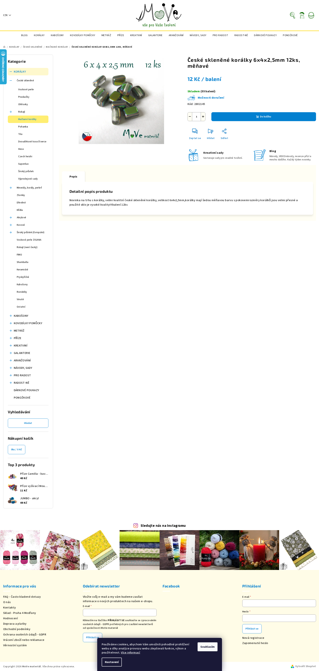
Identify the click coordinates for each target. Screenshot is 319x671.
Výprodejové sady (28, 178)
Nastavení (112, 662)
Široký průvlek (26, 171)
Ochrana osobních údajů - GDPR (24, 634)
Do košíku (265, 117)
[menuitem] (24, 35)
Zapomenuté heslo (255, 643)
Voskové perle (26, 89)
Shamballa (22, 262)
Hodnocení (10, 618)
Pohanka (23, 126)
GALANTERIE (22, 353)
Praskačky (23, 97)
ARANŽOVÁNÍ (22, 360)
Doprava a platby (15, 624)
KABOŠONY (21, 316)
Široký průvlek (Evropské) (31, 232)
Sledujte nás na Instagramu (163, 525)
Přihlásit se (92, 637)
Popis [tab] (73, 177)
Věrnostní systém (15, 645)
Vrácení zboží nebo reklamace (24, 640)
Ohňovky (23, 104)
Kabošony (22, 284)
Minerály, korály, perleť (29, 187)
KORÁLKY (20, 72)
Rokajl (21, 112)
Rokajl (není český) (27, 247)
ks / (16, 449)
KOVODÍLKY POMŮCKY (28, 323)
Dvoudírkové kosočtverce (32, 141)
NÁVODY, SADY (23, 368)
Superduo (23, 164)
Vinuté (20, 299)
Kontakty (9, 608)
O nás (7, 602)
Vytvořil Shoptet (305, 666)
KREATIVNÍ (21, 346)
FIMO (19, 254)
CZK (5, 15)
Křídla (20, 210)
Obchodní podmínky (17, 629)
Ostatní (21, 307)
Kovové (21, 225)
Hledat (28, 423)
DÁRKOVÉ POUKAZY (26, 390)
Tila (20, 134)
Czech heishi (25, 156)
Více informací (130, 653)
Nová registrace (253, 638)
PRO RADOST (22, 375)
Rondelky (22, 292)
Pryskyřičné (23, 277)
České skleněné (25, 80)
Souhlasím (207, 647)
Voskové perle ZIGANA (29, 240)
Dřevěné (21, 202)
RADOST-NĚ (21, 383)
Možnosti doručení (211, 98)
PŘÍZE (17, 338)
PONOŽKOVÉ (22, 398)
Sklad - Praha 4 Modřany (19, 613)
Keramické (22, 269)
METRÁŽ (19, 331)
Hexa (21, 149)
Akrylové (21, 217)
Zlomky (21, 195)
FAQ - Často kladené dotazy (22, 597)
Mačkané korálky (27, 119)
